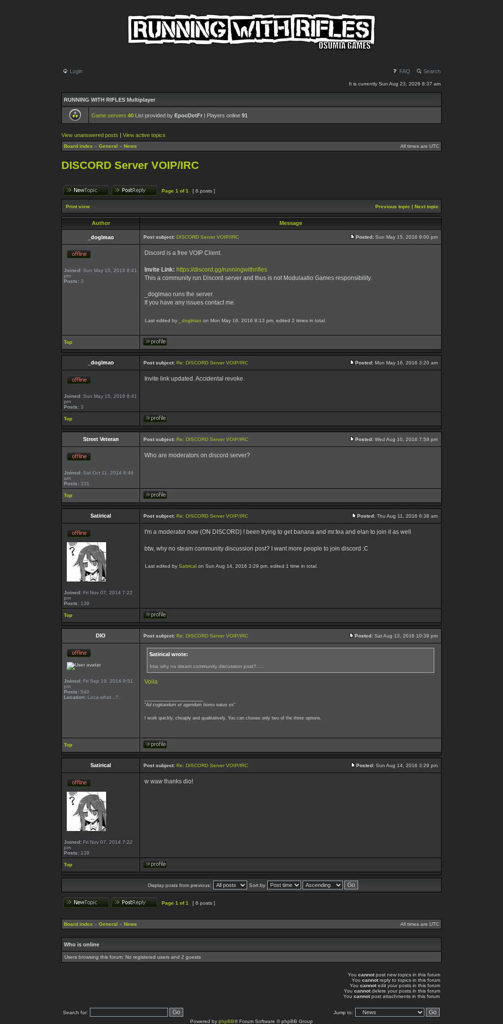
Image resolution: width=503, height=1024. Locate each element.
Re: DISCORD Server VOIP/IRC (212, 362)
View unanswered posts (89, 135)
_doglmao (190, 320)
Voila (151, 681)
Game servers (112, 115)
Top (68, 342)
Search (431, 71)
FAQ (404, 71)
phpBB (226, 1021)
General (108, 146)
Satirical (187, 566)
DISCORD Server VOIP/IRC (130, 165)
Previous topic (392, 206)
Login (75, 71)
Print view (78, 206)
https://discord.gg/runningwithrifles (221, 269)
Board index (78, 146)
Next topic (427, 206)
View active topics (144, 135)
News (130, 146)
